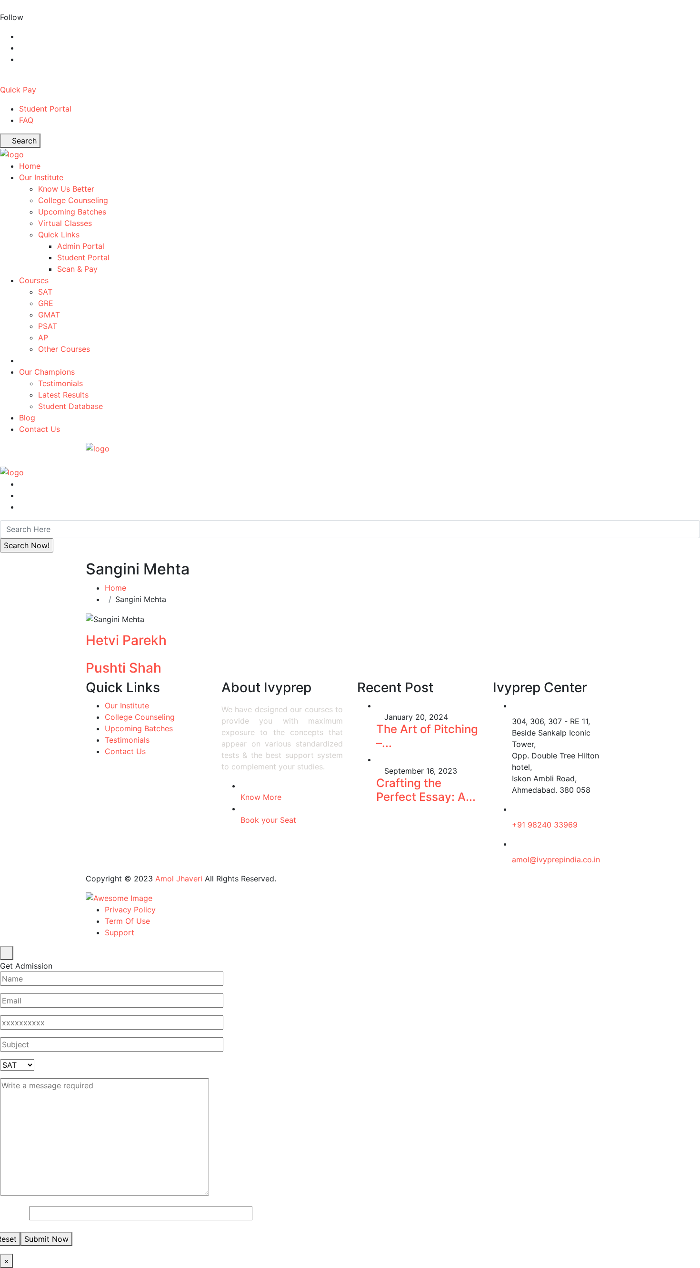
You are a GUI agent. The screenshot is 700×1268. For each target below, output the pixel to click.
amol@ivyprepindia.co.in (556, 859)
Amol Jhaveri (178, 878)
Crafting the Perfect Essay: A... (426, 790)
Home (29, 166)
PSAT (47, 326)
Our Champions (47, 372)
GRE (45, 303)
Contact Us (39, 429)
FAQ (26, 120)
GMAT (49, 314)
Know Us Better (66, 189)
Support (119, 932)
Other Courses (64, 349)
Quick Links (59, 234)
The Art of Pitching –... (427, 736)
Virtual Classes (65, 223)
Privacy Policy (130, 909)
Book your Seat (268, 820)
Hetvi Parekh (126, 640)
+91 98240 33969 (545, 824)
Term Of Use (127, 921)
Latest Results (63, 394)
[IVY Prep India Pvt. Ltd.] (12, 153)
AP (43, 337)
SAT (45, 292)
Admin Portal (80, 246)
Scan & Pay (77, 269)
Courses (34, 280)
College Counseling (73, 200)
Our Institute (41, 177)
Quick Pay (18, 89)
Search (23, 140)
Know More (260, 797)
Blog (27, 417)
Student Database (70, 406)
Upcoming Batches (72, 211)
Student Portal (45, 108)
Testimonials (60, 383)
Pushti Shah (123, 668)
